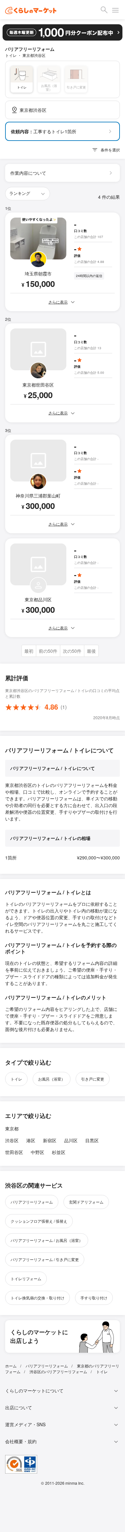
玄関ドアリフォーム (86, 1202)
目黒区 (92, 1140)
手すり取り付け (93, 1297)
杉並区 (58, 1152)
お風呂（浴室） (51, 1079)
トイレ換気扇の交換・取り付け (37, 1297)
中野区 (37, 1152)
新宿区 (49, 1140)
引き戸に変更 (92, 1079)
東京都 (12, 1128)
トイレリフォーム (26, 1278)
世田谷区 (14, 1152)
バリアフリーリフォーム (32, 1202)
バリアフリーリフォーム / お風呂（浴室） (47, 1240)
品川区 (71, 1140)
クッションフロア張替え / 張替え (39, 1221)
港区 (30, 1140)
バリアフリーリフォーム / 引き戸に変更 (45, 1259)
